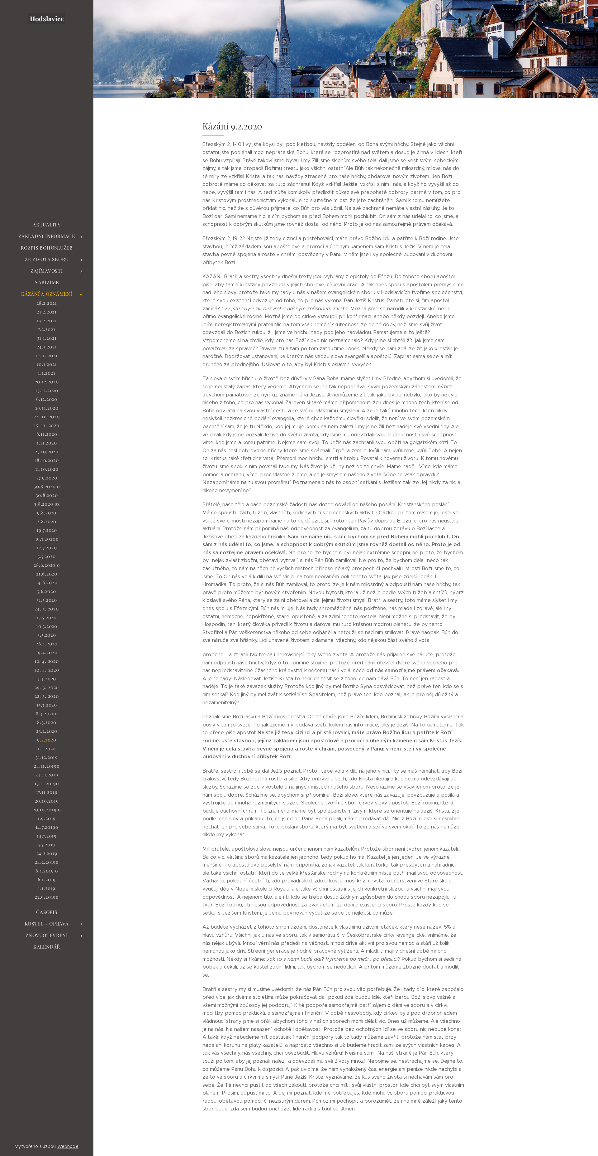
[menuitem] (47, 224)
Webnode (67, 1146)
